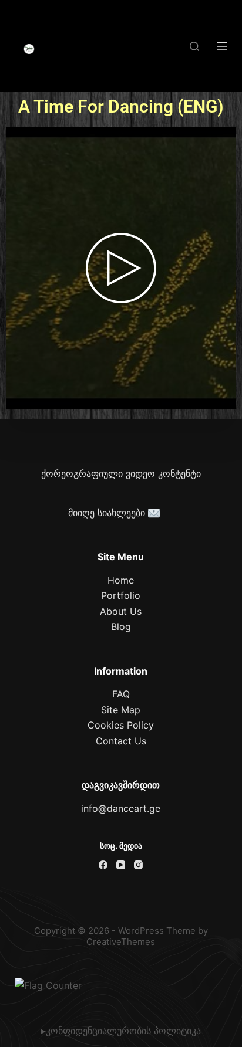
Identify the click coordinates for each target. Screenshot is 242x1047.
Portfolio (120, 595)
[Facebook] (103, 864)
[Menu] (222, 46)
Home (120, 580)
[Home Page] (29, 49)
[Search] (194, 46)
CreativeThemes (120, 941)
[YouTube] (120, 864)
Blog (121, 626)
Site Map (120, 710)
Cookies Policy (121, 725)
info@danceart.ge (120, 808)
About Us (121, 611)
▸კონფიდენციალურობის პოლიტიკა (121, 1030)
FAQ (121, 694)
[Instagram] (138, 864)
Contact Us (121, 741)
